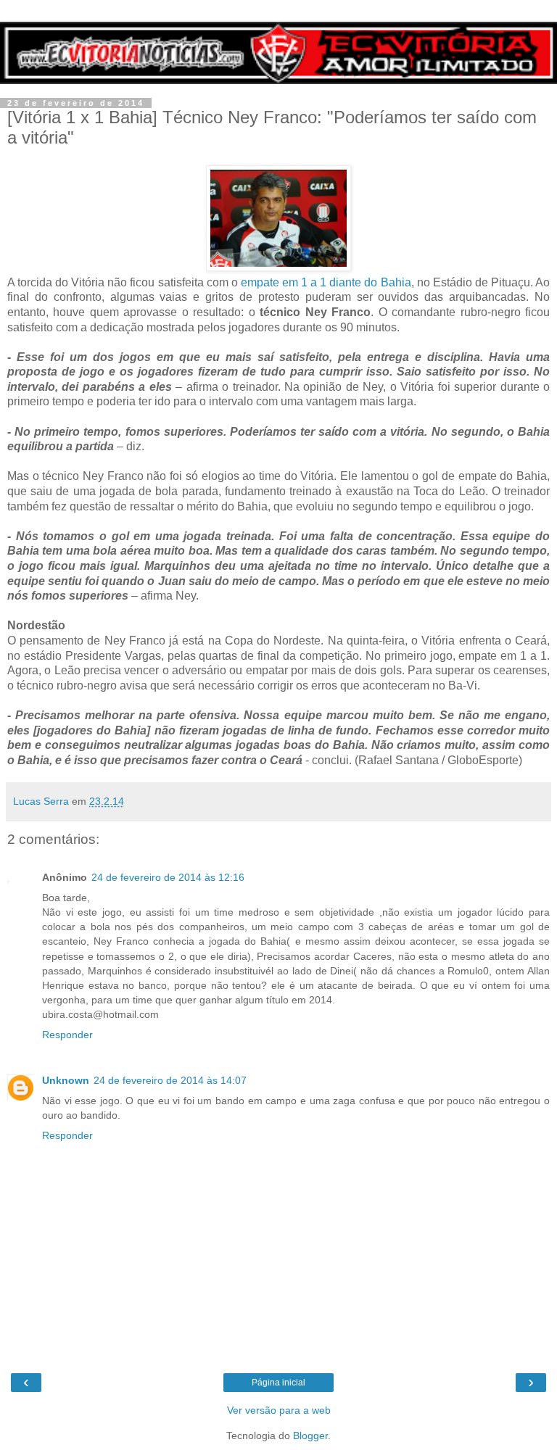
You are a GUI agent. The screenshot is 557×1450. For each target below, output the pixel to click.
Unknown (65, 1080)
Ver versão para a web (279, 1410)
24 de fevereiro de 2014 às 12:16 (167, 877)
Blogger (310, 1435)
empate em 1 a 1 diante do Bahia (326, 282)
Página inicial (278, 1383)
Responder (67, 1034)
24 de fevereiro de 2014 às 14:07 (170, 1080)
